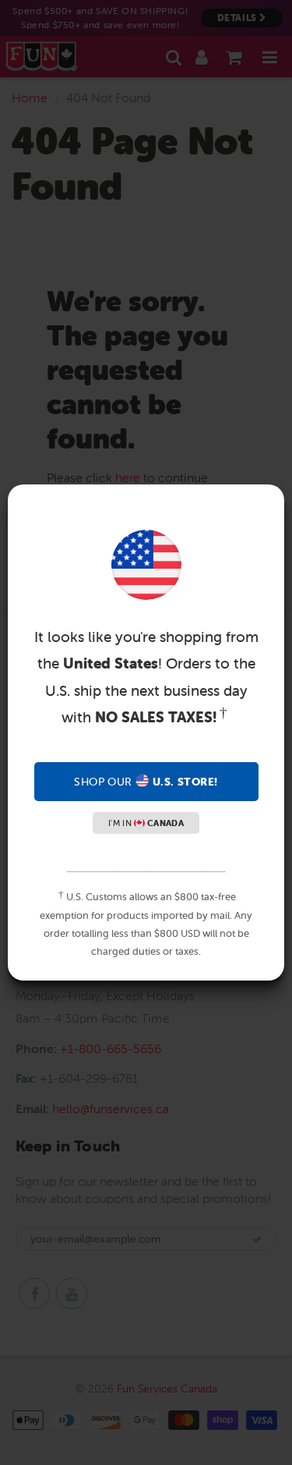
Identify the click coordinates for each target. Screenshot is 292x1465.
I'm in (146, 823)
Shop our (145, 782)
